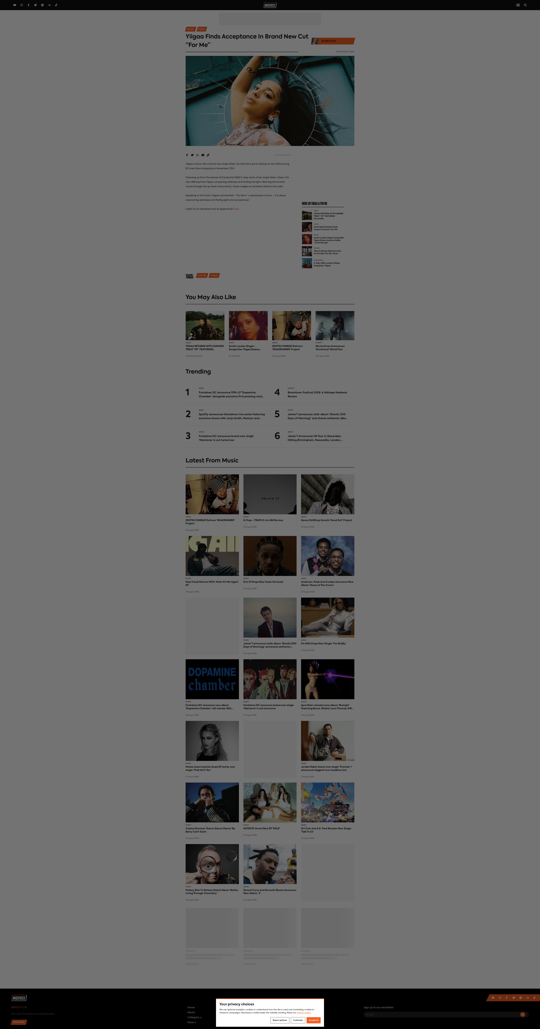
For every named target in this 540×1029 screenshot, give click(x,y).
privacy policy (304, 1013)
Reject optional (280, 1020)
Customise (298, 1020)
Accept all (313, 1020)
